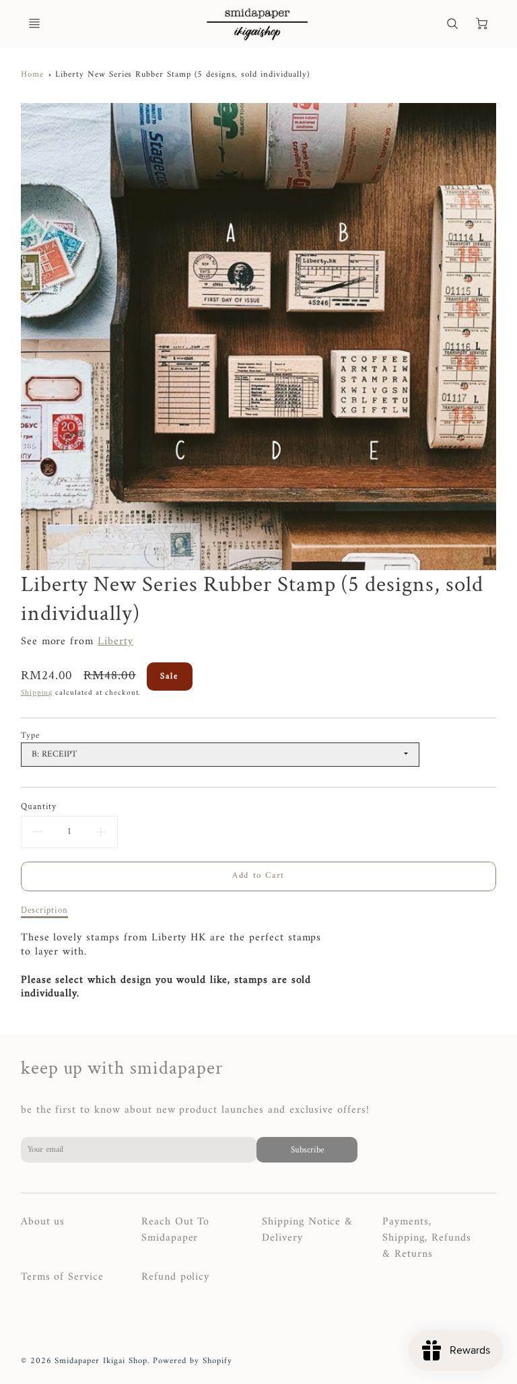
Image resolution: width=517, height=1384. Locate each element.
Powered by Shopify (192, 1361)
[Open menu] (34, 23)
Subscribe (306, 1149)
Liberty (115, 641)
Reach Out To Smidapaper (175, 1230)
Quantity (39, 806)
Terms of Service (62, 1277)
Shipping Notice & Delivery (307, 1230)
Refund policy (175, 1277)
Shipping (37, 692)
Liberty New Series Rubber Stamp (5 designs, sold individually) (182, 74)
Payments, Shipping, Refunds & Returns (426, 1238)
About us (43, 1222)
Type (30, 735)
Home (32, 74)
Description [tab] (45, 910)
